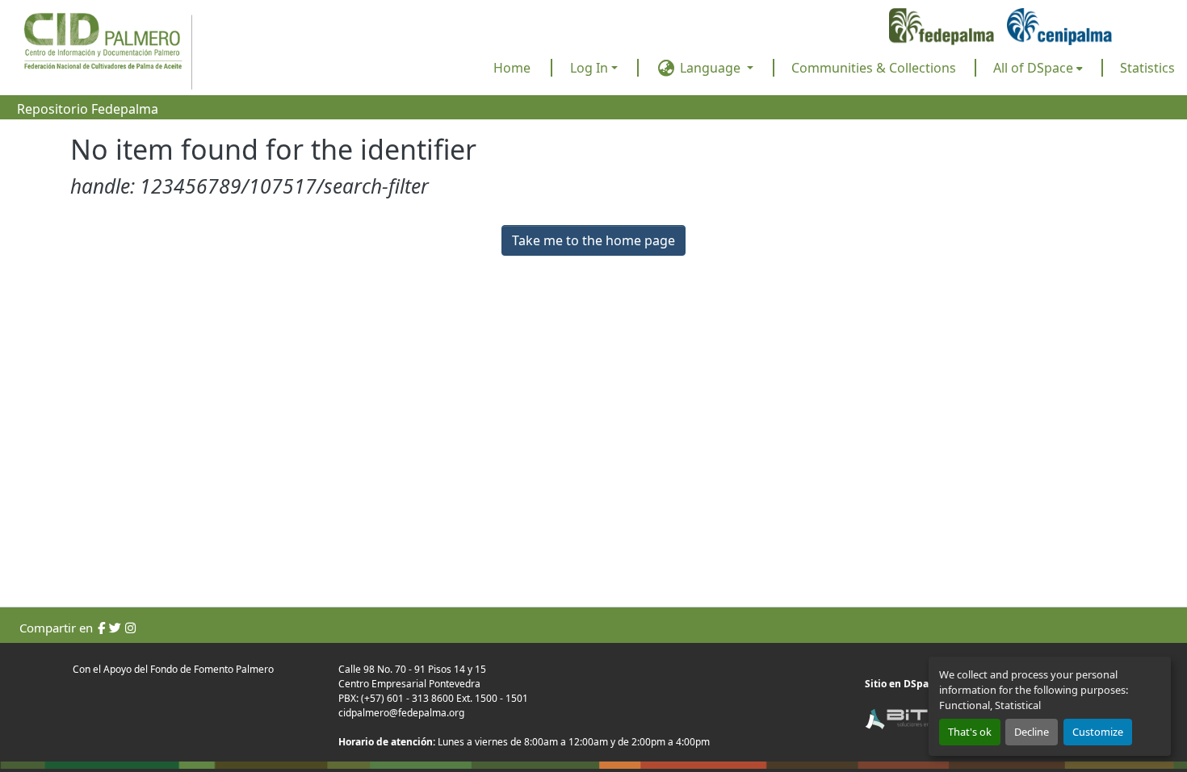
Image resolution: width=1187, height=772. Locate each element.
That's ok (970, 731)
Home (512, 68)
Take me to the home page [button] (593, 240)
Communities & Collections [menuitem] (873, 68)
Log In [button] (590, 68)
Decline (1031, 731)
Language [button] (710, 68)
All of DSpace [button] (1033, 68)
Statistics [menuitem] (1147, 68)
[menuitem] (1038, 67)
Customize (1097, 731)
